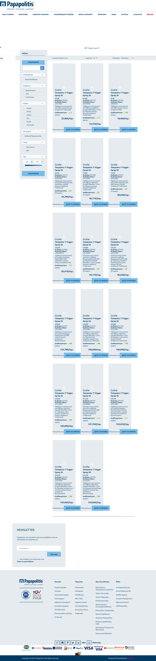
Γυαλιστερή (30, 97)
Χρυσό (29, 122)
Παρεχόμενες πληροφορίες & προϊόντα (104, 588)
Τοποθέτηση (79, 595)
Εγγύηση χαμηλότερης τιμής (103, 622)
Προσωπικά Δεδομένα (104, 633)
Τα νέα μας (58, 617)
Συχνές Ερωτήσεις (81, 609)
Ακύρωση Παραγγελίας (104, 618)
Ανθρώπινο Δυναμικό (62, 602)
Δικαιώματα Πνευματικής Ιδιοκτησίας (105, 628)
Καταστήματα (59, 598)
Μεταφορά (79, 591)
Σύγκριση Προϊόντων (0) (60, 58)
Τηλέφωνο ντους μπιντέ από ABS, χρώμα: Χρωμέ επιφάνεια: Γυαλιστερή (63, 107)
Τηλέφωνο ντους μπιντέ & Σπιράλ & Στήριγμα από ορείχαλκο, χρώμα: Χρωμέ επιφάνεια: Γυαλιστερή (63, 184)
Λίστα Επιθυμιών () (123, 591)
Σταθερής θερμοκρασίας (33, 136)
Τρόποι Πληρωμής (102, 597)
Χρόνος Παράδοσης (103, 614)
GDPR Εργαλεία (121, 606)
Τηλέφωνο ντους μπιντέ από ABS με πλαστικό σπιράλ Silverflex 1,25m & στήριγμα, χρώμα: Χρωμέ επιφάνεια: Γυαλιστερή (91, 185)
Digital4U (130, 658)
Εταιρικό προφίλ (60, 587)
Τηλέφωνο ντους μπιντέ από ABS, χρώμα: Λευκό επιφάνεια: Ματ (119, 107)
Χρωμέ (29, 108)
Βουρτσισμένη (31, 90)
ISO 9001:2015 (60, 609)
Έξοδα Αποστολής (102, 601)
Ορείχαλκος (30, 147)
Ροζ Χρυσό (30, 125)
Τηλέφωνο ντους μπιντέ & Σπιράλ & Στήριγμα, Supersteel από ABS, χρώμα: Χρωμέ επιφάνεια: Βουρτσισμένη (63, 336)
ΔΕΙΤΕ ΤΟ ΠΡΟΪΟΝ (73, 129)
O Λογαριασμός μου (123, 587)
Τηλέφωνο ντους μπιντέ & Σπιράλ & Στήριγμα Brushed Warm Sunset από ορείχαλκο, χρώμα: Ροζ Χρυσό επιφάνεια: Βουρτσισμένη (119, 411)
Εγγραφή (53, 554)
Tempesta (59, 92)
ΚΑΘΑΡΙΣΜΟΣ (33, 62)
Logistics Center (81, 602)
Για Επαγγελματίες (81, 606)
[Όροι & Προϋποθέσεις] (25, 561)
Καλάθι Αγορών (121, 595)
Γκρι (28, 118)
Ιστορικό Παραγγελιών (124, 598)
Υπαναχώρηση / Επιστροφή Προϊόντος (103, 605)
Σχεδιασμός (79, 587)
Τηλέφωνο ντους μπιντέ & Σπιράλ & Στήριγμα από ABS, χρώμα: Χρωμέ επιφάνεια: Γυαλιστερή (119, 183)
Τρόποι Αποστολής (102, 593)
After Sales (79, 598)
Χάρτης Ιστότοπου (122, 602)
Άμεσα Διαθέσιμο (31, 79)
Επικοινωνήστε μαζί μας (63, 613)
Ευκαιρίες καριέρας (61, 606)
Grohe (58, 89)
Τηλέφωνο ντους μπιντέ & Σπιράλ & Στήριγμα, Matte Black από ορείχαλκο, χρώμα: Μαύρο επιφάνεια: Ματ (63, 259)
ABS (27, 150)
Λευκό (29, 111)
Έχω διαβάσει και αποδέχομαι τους (32, 559)
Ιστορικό (58, 591)
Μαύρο (29, 115)
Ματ (27, 94)
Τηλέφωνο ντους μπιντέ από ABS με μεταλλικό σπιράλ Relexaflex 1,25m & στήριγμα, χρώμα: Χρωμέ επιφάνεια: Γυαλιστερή (92, 110)
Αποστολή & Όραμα (61, 595)
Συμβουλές (79, 613)
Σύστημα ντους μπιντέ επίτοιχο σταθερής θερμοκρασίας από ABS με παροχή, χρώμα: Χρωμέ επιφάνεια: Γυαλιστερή (91, 411)
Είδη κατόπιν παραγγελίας (105, 610)
